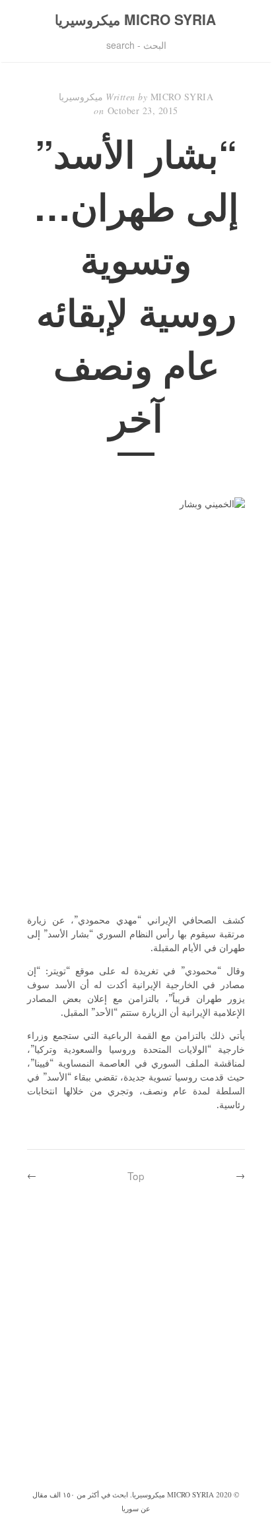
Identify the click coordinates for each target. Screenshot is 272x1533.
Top (136, 1175)
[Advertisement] (136, 1344)
